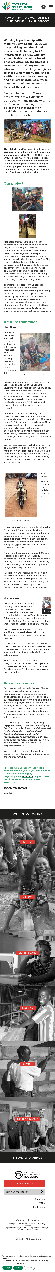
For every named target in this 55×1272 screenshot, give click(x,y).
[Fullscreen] (51, 611)
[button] (46, 605)
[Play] (45, 611)
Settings (29, 1268)
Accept (7, 1268)
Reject (18, 1268)
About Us (40, 1199)
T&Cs (42, 1203)
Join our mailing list (17, 1191)
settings (20, 1263)
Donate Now (24, 1183)
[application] (46, 605)
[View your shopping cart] (43, 7)
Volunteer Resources (27, 1220)
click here (27, 776)
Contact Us (39, 1207)
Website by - (20, 1239)
